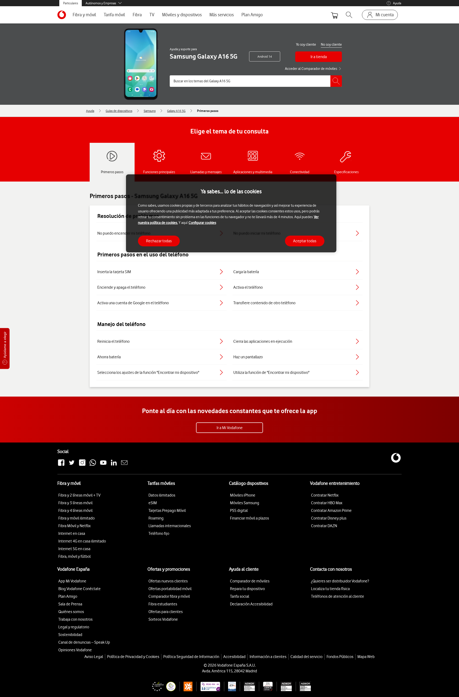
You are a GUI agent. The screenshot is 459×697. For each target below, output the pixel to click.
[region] (231, 213)
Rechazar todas (159, 240)
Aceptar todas (304, 240)
